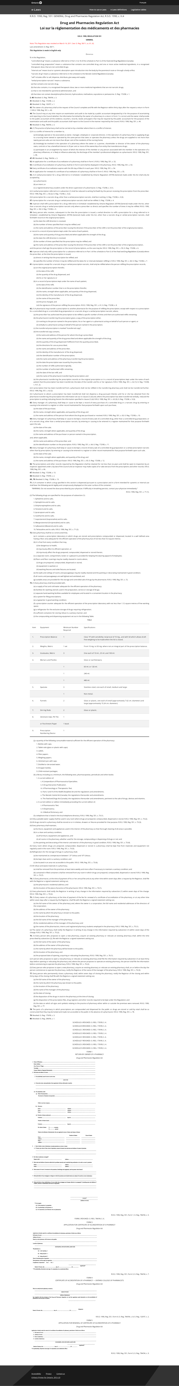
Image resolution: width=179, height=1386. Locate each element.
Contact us (60, 1374)
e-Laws (36, 9)
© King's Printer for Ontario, (45, 1377)
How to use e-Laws (98, 9)
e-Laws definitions (119, 9)
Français (143, 2)
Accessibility (36, 1374)
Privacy (48, 1374)
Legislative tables (138, 9)
